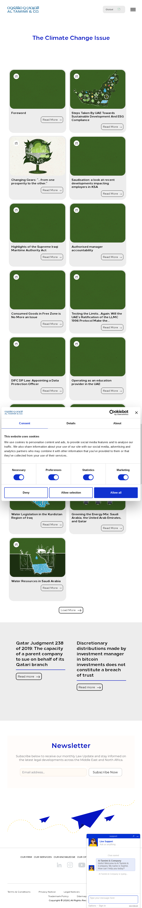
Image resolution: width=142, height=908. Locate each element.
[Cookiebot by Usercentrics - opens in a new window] (112, 412)
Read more (26, 676)
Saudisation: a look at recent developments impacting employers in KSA (93, 183)
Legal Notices (72, 891)
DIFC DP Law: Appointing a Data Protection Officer (35, 382)
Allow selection (71, 492)
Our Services (43, 856)
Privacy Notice (47, 891)
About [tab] (117, 423)
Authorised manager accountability (87, 248)
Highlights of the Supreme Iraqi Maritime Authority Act (34, 248)
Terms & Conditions (19, 891)
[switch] (53, 477)
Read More (50, 119)
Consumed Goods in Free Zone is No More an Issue (36, 315)
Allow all (115, 492)
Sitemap (82, 896)
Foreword (18, 112)
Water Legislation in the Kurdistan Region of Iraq (36, 515)
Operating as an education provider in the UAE (91, 382)
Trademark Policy (58, 896)
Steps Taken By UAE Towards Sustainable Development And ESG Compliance (98, 116)
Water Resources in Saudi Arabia (36, 581)
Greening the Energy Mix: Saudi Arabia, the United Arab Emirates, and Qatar (96, 517)
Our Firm (26, 856)
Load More (68, 610)
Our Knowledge (64, 856)
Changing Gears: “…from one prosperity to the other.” (33, 181)
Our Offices (85, 856)
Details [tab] (71, 423)
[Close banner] (136, 412)
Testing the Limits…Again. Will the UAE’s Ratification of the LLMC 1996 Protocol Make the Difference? (97, 317)
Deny (26, 492)
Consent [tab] (24, 423)
